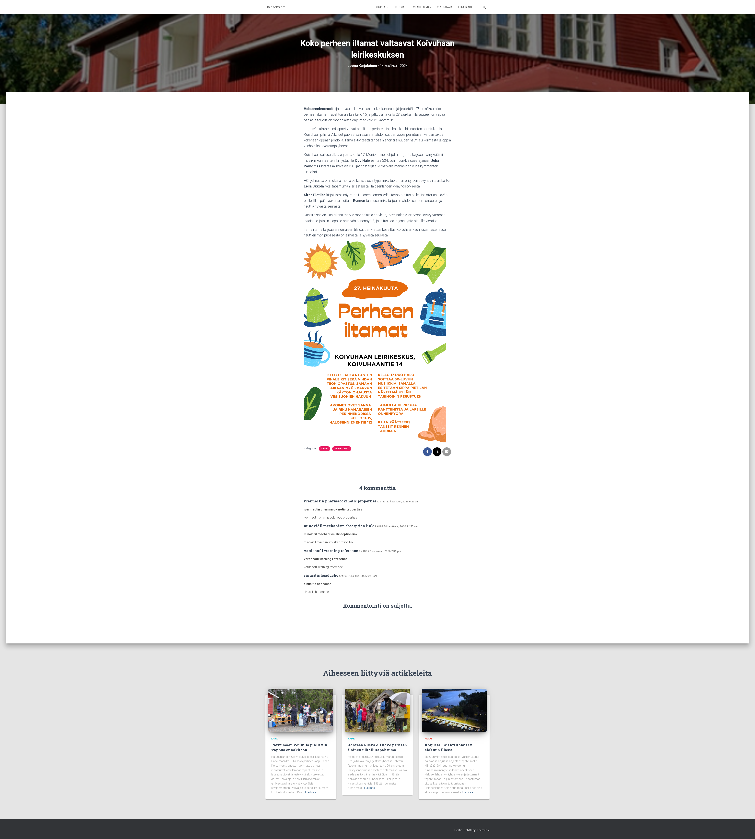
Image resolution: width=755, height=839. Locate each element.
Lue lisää (310, 792)
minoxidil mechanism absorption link (339, 525)
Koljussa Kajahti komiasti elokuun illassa (448, 747)
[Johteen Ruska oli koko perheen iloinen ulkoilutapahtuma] (377, 710)
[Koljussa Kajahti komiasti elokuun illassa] (454, 710)
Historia (399, 7)
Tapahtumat (342, 449)
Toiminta (380, 7)
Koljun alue (466, 7)
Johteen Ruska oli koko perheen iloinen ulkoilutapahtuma (377, 747)
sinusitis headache (321, 575)
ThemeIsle (483, 830)
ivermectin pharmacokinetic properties (340, 501)
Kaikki (324, 449)
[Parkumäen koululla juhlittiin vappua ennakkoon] (300, 710)
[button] (387, 7)
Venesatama (444, 7)
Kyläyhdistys (421, 7)
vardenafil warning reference (331, 550)
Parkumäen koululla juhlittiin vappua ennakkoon (299, 747)
